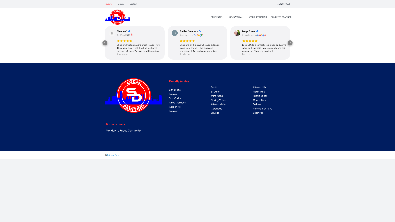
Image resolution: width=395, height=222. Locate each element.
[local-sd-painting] (117, 10)
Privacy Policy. (113, 155)
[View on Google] (175, 33)
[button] (104, 42)
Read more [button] (122, 54)
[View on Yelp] (112, 33)
